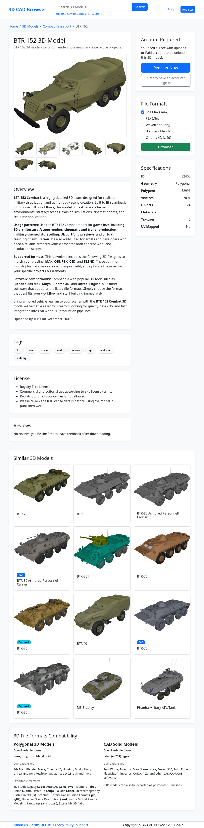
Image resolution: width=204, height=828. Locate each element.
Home (13, 26)
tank (59, 350)
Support (82, 825)
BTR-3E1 (83, 576)
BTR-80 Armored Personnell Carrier (158, 515)
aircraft (99, 14)
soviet (45, 350)
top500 (60, 14)
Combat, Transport (57, 26)
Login (172, 9)
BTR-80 (22, 712)
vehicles (106, 350)
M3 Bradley (85, 707)
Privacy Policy (63, 825)
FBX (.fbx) (153, 118)
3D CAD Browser (27, 9)
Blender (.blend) (158, 131)
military (21, 358)
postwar (75, 350)
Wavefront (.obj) (158, 125)
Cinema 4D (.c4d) (158, 137)
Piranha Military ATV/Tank (156, 707)
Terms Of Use (40, 825)
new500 (72, 14)
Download (166, 147)
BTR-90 (82, 514)
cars (90, 14)
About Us (21, 825)
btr (19, 350)
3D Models (30, 26)
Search (140, 7)
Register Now (165, 67)
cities (82, 14)
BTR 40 (82, 643)
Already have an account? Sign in (166, 80)
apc (91, 350)
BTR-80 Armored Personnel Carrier (37, 582)
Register (187, 9)
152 (31, 350)
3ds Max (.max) (157, 112)
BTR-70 (22, 514)
